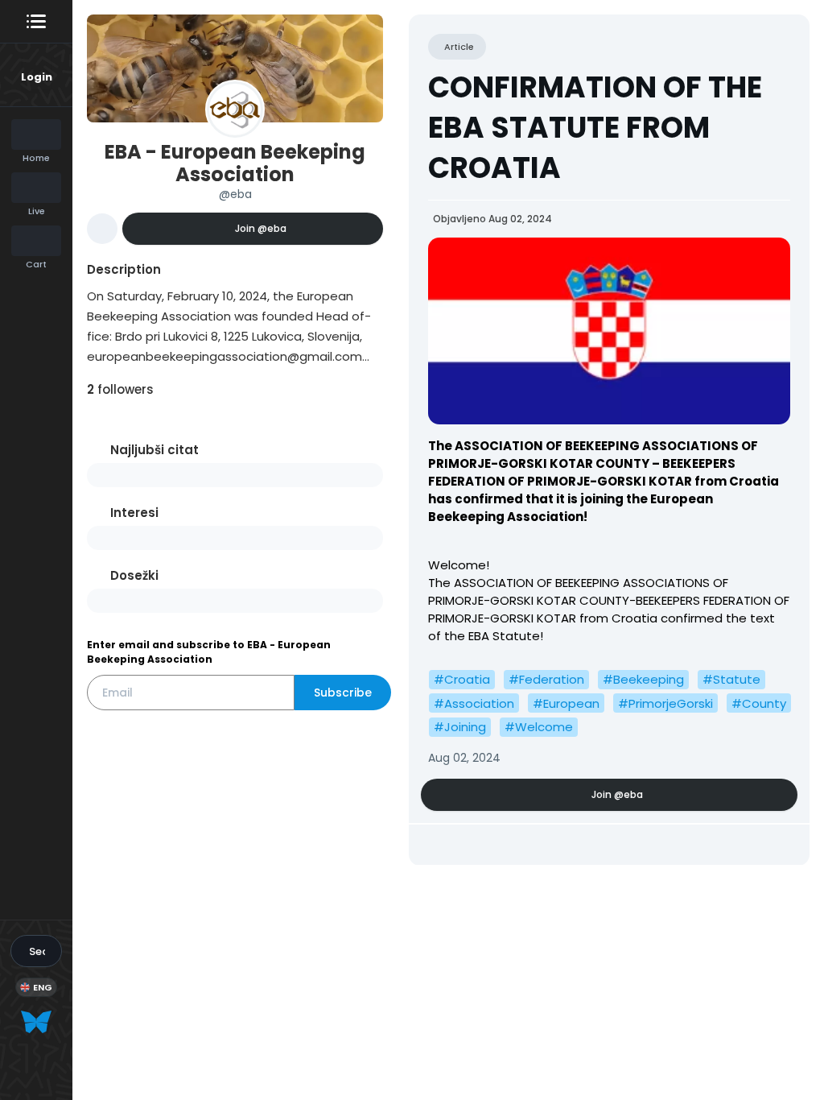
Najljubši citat (154, 449)
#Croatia (462, 679)
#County (758, 703)
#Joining (460, 726)
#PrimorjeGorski (665, 703)
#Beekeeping (643, 679)
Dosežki (134, 575)
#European (566, 703)
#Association (474, 703)
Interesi (134, 512)
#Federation (546, 679)
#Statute (731, 679)
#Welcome (539, 726)
